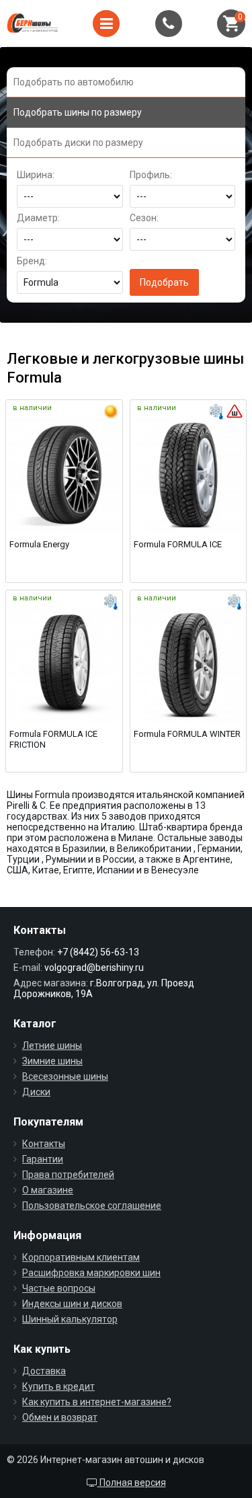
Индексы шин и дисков (72, 1303)
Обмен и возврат (59, 1417)
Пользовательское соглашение (91, 1205)
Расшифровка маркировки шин (91, 1272)
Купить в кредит (58, 1386)
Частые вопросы (58, 1288)
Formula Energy (39, 544)
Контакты (43, 1143)
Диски (36, 1092)
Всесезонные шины (65, 1076)
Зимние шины (52, 1061)
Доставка (44, 1371)
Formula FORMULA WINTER (187, 734)
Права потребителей (68, 1174)
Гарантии (42, 1159)
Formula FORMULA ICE (178, 544)
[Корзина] (231, 23)
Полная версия (131, 1482)
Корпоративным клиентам (81, 1257)
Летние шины (52, 1045)
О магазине (47, 1190)
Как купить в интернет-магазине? (96, 1401)
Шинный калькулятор (70, 1319)
